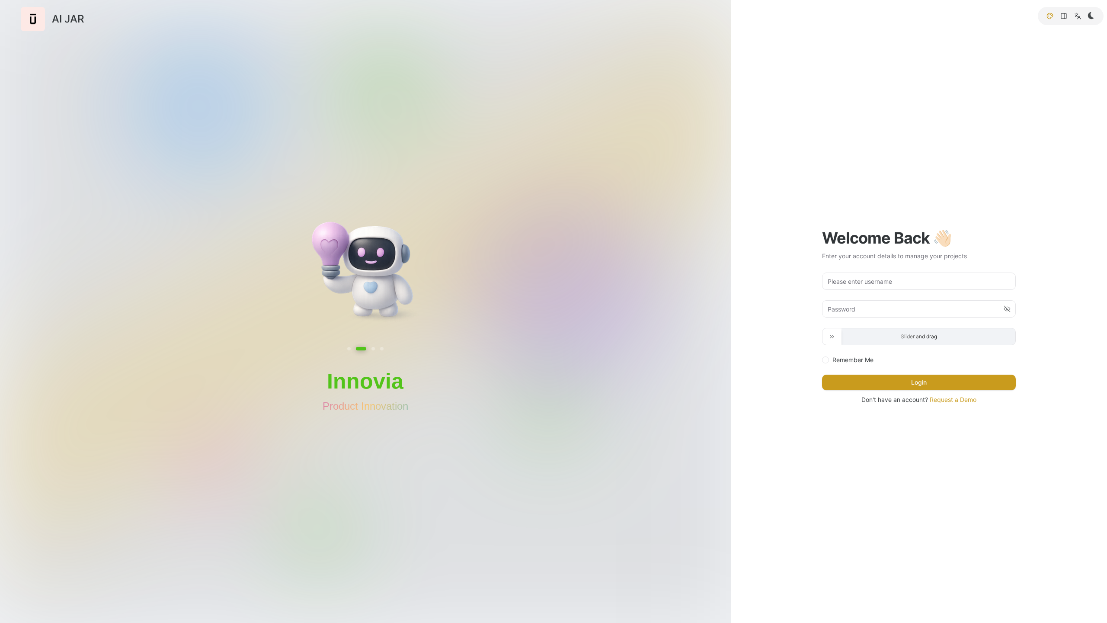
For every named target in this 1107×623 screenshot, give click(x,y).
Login (919, 382)
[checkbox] (825, 359)
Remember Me (852, 359)
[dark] (1091, 15)
